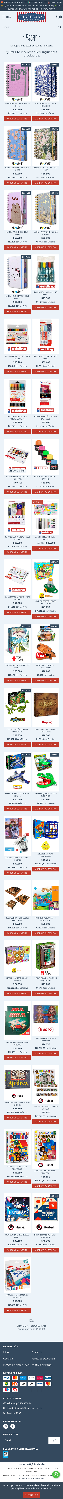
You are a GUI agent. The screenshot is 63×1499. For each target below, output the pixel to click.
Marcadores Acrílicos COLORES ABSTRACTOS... (17, 1296)
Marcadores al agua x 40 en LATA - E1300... (17, 477)
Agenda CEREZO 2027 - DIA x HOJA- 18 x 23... (17, 168)
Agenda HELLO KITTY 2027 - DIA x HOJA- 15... (17, 297)
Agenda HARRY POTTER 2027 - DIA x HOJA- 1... (46, 233)
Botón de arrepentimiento (31, 1479)
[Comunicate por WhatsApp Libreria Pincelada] (56, 1474)
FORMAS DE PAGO (42, 1365)
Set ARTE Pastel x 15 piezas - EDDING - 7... (45, 538)
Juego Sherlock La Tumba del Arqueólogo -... (45, 979)
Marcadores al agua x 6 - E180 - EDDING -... (45, 293)
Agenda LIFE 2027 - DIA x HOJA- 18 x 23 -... (17, 104)
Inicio (6, 1352)
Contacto (8, 1358)
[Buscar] (60, 27)
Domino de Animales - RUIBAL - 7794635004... (45, 1171)
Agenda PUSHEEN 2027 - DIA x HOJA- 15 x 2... (17, 233)
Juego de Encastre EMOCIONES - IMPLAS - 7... (17, 979)
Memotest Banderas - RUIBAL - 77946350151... (45, 1236)
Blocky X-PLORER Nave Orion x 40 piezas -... (17, 794)
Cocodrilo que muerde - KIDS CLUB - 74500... (46, 794)
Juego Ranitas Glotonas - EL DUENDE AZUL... (45, 919)
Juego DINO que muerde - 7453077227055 (45, 666)
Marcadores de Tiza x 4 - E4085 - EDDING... (45, 357)
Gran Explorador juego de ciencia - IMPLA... (46, 602)
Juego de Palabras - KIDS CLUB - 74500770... (17, 1043)
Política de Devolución (43, 1358)
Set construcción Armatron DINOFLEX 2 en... (17, 730)
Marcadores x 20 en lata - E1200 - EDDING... (17, 598)
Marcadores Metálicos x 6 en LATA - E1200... (45, 417)
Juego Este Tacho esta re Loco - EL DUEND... (17, 858)
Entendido (31, 1495)
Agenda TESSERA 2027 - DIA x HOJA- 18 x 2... (45, 104)
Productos (37, 1352)
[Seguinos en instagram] (5, 1426)
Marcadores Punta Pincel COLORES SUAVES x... (17, 417)
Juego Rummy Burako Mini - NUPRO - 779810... (45, 730)
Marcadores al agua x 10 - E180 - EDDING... (17, 357)
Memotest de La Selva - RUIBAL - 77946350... (46, 1107)
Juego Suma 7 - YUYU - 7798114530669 (46, 855)
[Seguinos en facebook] (12, 1426)
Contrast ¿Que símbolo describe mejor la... (17, 666)
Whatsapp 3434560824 (19, 1403)
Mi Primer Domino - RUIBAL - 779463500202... (17, 1167)
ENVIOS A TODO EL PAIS (16, 1365)
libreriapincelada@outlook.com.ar (24, 1408)
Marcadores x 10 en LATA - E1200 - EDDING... (17, 538)
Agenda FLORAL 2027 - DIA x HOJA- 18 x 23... (45, 168)
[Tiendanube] (31, 1465)
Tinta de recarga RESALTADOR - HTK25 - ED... (45, 477)
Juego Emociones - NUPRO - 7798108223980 (46, 1039)
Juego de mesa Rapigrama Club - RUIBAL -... (17, 1236)
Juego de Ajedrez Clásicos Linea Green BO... (17, 1103)
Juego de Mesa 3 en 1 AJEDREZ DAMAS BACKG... (17, 919)
